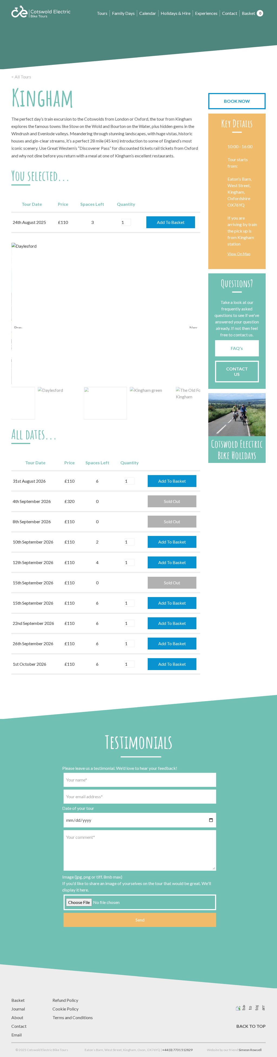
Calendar (147, 13)
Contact (229, 13)
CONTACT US (237, 371)
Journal (18, 1008)
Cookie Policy (65, 1008)
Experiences (206, 13)
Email (16, 1034)
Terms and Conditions (72, 1017)
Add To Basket (170, 222)
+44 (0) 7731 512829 (177, 1050)
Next (193, 326)
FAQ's (237, 348)
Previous (18, 326)
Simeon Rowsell (250, 1050)
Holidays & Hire (175, 13)
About (17, 1017)
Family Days (123, 13)
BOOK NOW (237, 101)
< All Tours (21, 76)
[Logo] (40, 11)
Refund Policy (65, 1000)
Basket (251, 13)
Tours (102, 13)
